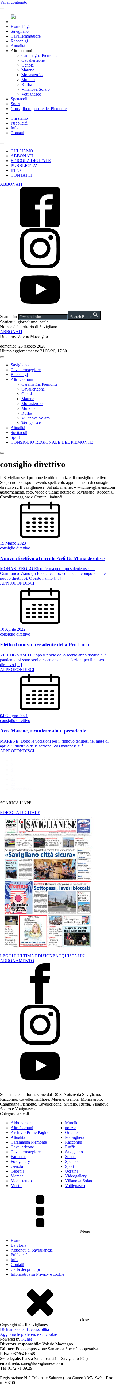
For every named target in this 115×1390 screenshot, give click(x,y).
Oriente (71, 1132)
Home (16, 1240)
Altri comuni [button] (21, 50)
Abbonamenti (22, 1123)
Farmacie (18, 1156)
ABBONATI (22, 156)
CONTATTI (21, 175)
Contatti (17, 132)
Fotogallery (20, 1161)
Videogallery (76, 1176)
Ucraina (71, 1171)
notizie (70, 1127)
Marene (27, 70)
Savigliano (20, 31)
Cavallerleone (33, 60)
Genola (27, 65)
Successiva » (21, 789)
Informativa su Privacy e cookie (37, 1274)
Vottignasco (31, 94)
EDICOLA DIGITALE (31, 160)
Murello (28, 79)
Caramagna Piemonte (39, 55)
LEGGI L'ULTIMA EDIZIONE (27, 956)
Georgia (17, 1171)
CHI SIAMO (22, 151)
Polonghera (74, 1137)
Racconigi (19, 41)
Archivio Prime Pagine (30, 1132)
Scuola (70, 1156)
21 (13, 779)
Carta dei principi (25, 1269)
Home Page (20, 26)
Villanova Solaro (35, 89)
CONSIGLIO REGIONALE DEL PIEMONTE (52, 442)
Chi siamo (19, 118)
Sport (15, 103)
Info (14, 128)
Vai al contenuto (13, 2)
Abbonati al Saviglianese (32, 1250)
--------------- (21, 113)
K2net (26, 1339)
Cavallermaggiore (26, 36)
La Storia (18, 1245)
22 (13, 784)
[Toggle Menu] (2, 8)
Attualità (18, 45)
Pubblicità (19, 123)
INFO (16, 170)
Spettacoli (19, 99)
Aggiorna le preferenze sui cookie (28, 1334)
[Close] (2, 143)
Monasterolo (32, 74)
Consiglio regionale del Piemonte (39, 108)
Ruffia (26, 84)
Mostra (16, 1185)
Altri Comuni (22, 379)
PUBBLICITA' (24, 165)
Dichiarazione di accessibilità (24, 1329)
